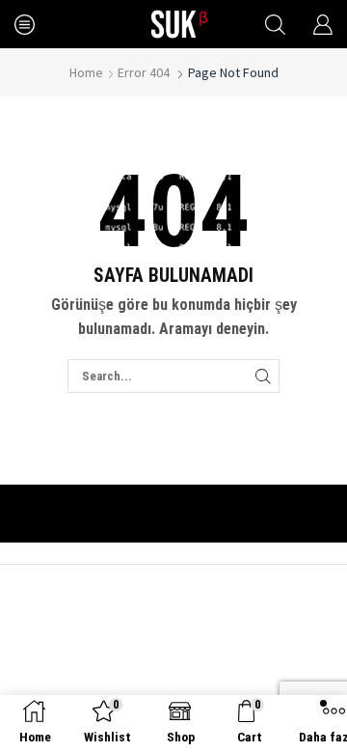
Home (86, 72)
